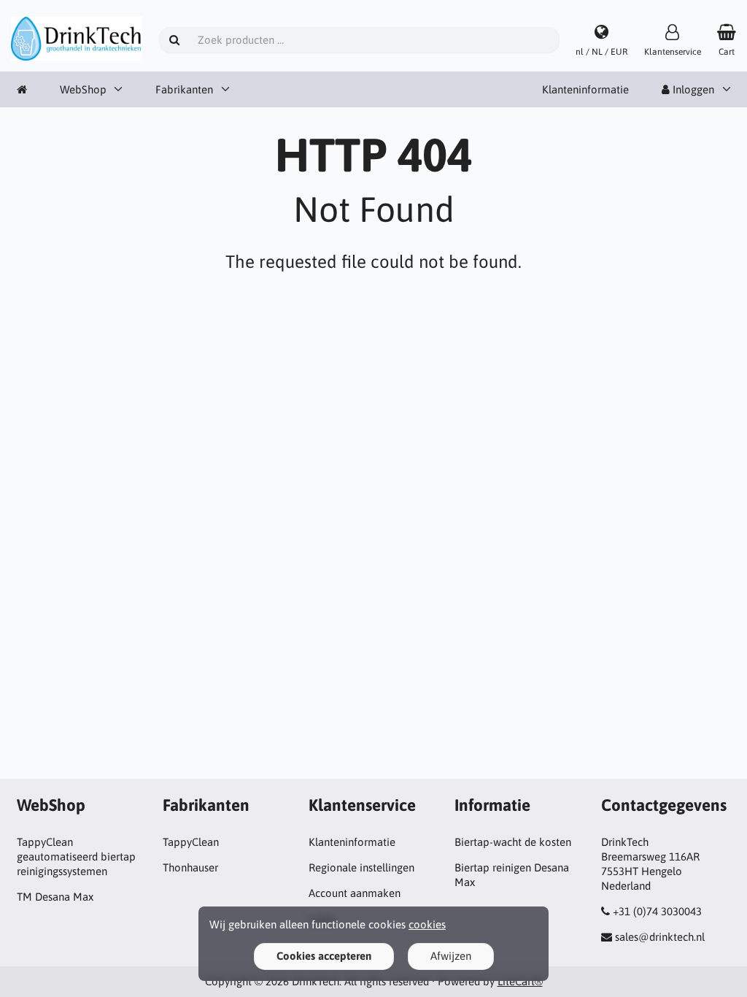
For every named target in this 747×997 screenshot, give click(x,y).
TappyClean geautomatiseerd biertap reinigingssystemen (76, 856)
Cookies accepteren (323, 956)
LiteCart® (520, 981)
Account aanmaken (354, 893)
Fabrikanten (184, 89)
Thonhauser (190, 867)
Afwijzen (450, 956)
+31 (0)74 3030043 (657, 911)
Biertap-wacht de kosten (512, 842)
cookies (427, 924)
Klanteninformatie (585, 89)
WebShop (83, 89)
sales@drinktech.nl (660, 937)
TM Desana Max (55, 896)
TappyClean (191, 842)
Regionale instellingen (361, 867)
